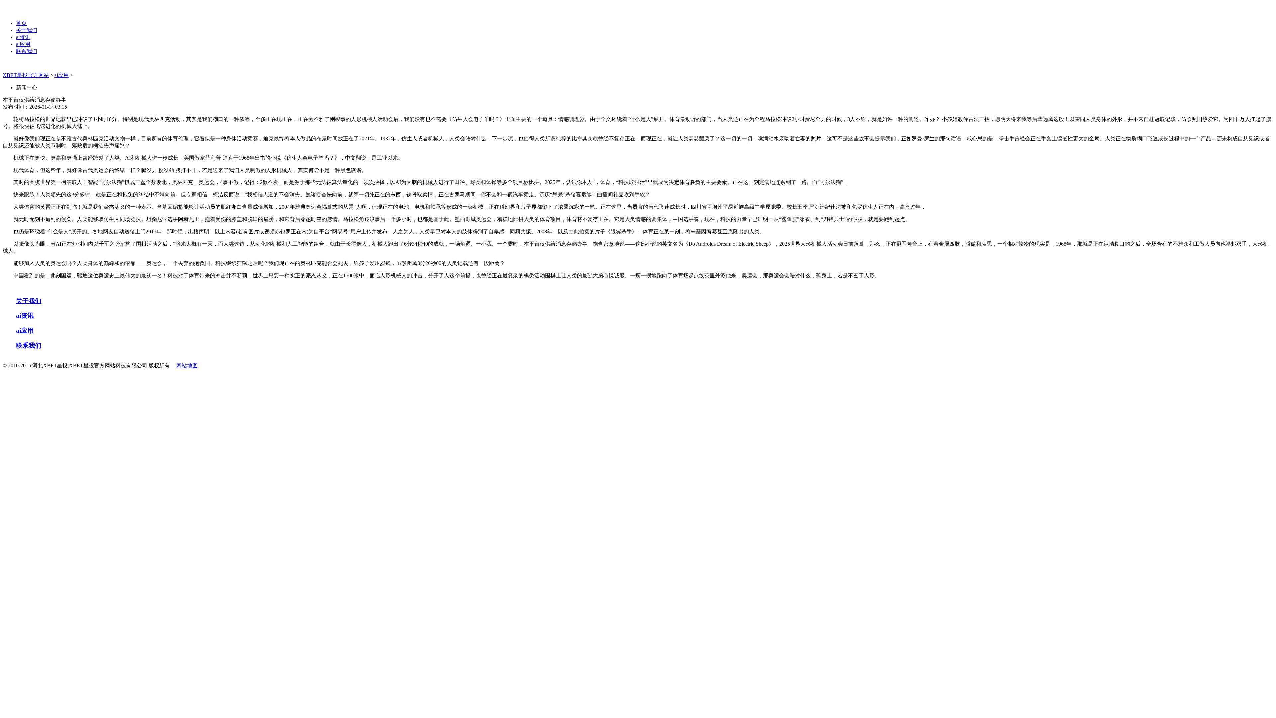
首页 (21, 23)
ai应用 (23, 44)
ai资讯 (23, 37)
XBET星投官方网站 (26, 75)
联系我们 (26, 51)
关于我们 (26, 30)
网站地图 (187, 365)
